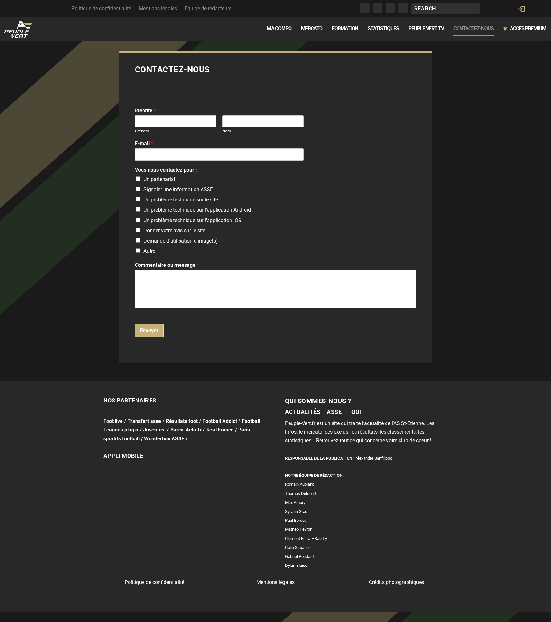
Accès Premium (524, 29)
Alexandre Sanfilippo (374, 458)
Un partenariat (159, 179)
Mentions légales (158, 8)
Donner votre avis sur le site (174, 231)
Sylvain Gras (296, 511)
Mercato (311, 29)
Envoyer (149, 330)
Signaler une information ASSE (178, 189)
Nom (226, 131)
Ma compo (279, 29)
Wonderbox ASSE (164, 439)
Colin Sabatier (297, 547)
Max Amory (295, 502)
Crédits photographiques (396, 582)
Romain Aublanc (299, 484)
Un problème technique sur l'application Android (197, 210)
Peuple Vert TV (426, 29)
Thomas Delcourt (300, 493)
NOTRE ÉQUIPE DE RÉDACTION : (315, 475)
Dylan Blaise (296, 565)
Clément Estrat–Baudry (306, 538)
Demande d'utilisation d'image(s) (180, 241)
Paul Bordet (295, 520)
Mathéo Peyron (298, 529)
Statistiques (383, 29)
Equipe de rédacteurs (208, 8)
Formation (345, 29)
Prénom (142, 131)
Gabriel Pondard (299, 556)
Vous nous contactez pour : (166, 170)
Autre (149, 251)
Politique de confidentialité (101, 8)
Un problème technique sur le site (180, 200)
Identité (145, 111)
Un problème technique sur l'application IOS (192, 220)
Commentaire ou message (167, 265)
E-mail (144, 143)
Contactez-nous (473, 29)
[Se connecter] (521, 9)
